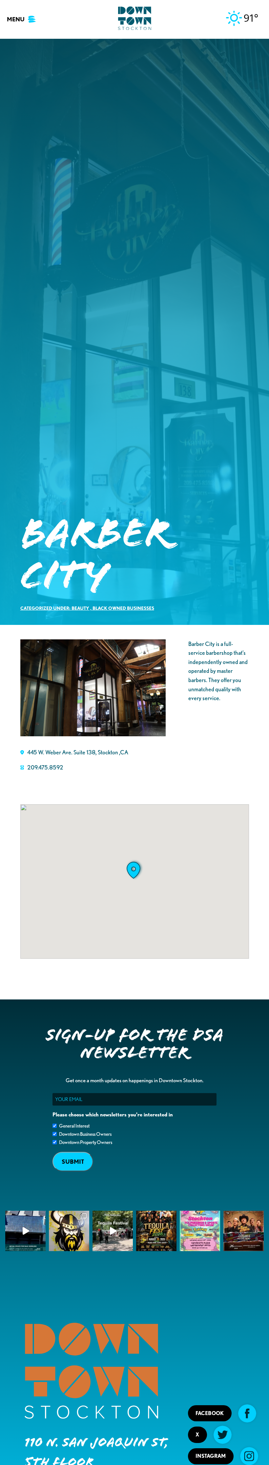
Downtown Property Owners (85, 1142)
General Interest (74, 1126)
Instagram (211, 1456)
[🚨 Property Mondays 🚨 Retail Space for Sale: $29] (25, 1231)
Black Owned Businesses (123, 608)
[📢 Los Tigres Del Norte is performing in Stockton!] (243, 1231)
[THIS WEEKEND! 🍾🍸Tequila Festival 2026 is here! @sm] (156, 1231)
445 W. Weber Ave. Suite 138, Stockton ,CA (77, 752)
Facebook (210, 1413)
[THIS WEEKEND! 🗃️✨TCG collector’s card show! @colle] (200, 1231)
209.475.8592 (45, 767)
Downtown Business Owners (85, 1134)
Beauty (80, 608)
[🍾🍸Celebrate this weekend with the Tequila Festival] (113, 1231)
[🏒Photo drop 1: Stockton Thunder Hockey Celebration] (69, 1231)
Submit (73, 1161)
